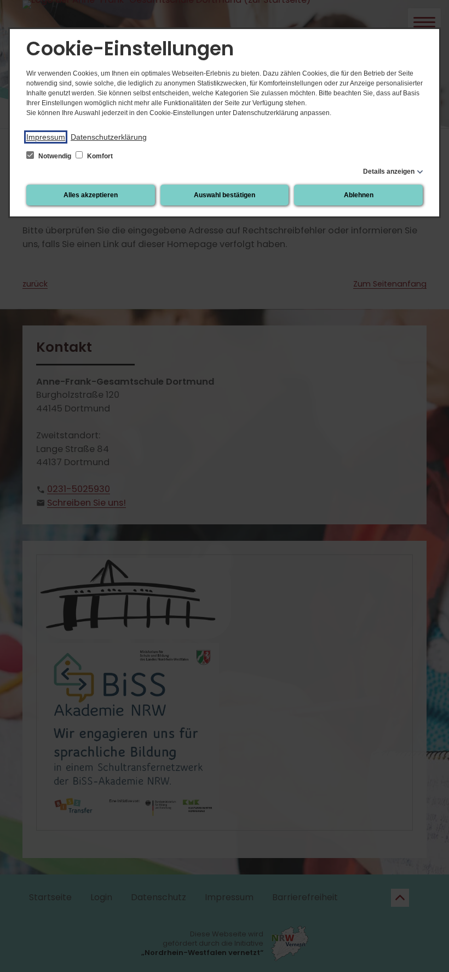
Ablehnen (358, 195)
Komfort (99, 156)
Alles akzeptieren (91, 195)
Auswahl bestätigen (224, 195)
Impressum (45, 137)
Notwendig (55, 156)
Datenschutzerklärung (109, 137)
